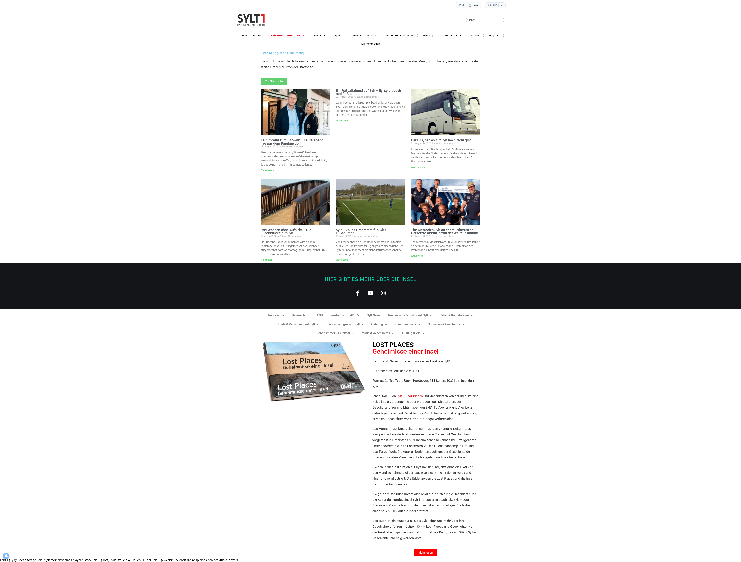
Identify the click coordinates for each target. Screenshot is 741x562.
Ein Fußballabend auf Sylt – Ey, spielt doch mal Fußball (368, 92)
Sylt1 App (428, 35)
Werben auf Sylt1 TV (345, 315)
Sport (338, 35)
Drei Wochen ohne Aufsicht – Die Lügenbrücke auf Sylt (286, 231)
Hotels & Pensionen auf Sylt (296, 324)
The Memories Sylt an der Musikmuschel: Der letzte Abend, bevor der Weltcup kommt (444, 231)
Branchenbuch (370, 43)
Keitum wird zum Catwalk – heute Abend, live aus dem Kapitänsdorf (292, 141)
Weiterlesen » (267, 170)
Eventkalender (251, 35)
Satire (475, 35)
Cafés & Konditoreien (454, 315)
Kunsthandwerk (405, 324)
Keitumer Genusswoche (287, 35)
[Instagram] (383, 293)
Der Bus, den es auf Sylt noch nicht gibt (441, 140)
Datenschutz (300, 315)
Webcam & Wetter (364, 35)
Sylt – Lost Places (410, 396)
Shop (491, 35)
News (317, 35)
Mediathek (451, 35)
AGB (320, 315)
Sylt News (374, 315)
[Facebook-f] (357, 293)
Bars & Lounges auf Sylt (343, 324)
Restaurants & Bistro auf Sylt (408, 315)
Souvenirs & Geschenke (444, 324)
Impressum (276, 315)
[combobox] (485, 20)
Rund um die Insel (397, 35)
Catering (377, 324)
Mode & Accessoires (376, 333)
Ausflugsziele (411, 333)
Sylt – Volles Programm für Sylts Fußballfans (361, 231)
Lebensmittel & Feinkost (333, 333)
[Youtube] (370, 293)
